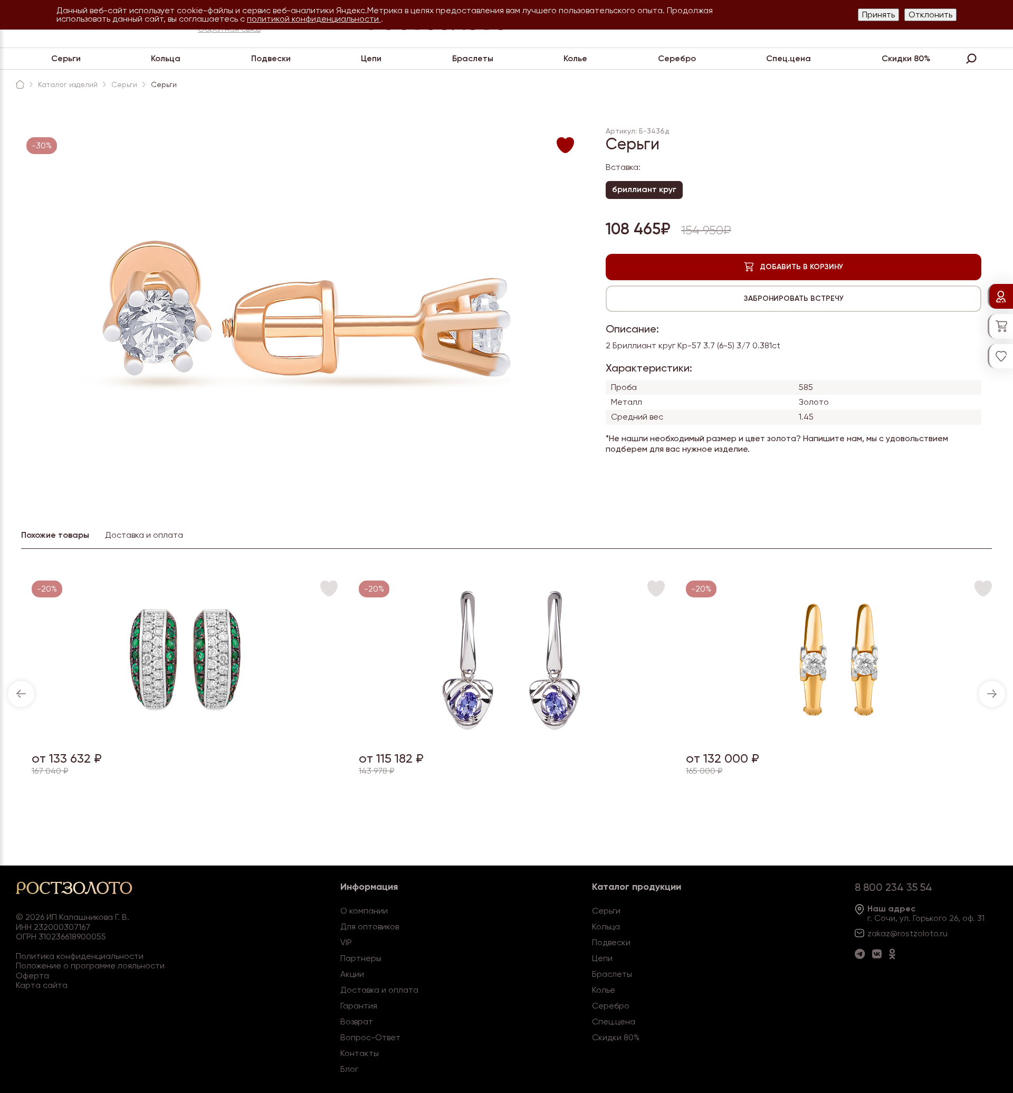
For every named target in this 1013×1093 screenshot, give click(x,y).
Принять (878, 14)
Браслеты (472, 58)
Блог (349, 1069)
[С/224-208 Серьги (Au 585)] (512, 736)
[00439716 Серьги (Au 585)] (839, 736)
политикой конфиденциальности (314, 19)
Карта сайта (42, 985)
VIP (346, 942)
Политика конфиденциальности (80, 956)
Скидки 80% (906, 58)
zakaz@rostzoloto (902, 933)
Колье (575, 58)
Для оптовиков (369, 926)
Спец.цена (788, 58)
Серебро (677, 58)
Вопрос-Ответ (370, 1037)
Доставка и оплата (379, 990)
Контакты (359, 1053)
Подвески (271, 58)
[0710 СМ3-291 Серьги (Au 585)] (185, 736)
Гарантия (358, 1006)
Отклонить (930, 14)
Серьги (66, 58)
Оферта (32, 976)
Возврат (356, 1021)
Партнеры (360, 958)
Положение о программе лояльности (90, 966)
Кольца (165, 58)
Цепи (371, 58)
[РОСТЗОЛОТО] (20, 84)
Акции (352, 974)
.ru (943, 933)
